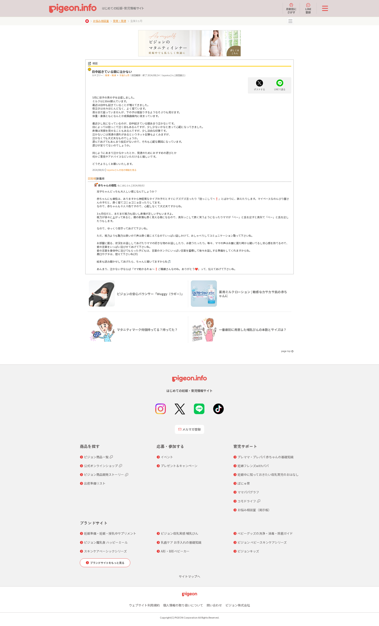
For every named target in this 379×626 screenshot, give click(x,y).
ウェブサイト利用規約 (144, 605)
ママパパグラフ (248, 492)
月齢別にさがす (291, 10)
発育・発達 (119, 21)
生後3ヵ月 (124, 75)
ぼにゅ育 (244, 483)
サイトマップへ (189, 576)
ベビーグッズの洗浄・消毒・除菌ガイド (265, 533)
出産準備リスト (94, 483)
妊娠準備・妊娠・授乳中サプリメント (110, 533)
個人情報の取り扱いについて (183, 605)
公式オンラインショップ (101, 466)
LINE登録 (308, 10)
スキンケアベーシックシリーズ (105, 551)
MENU (290, 21)
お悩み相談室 (101, 21)
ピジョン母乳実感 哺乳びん (179, 533)
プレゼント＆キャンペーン (179, 466)
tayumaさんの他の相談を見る (121, 169)
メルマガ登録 (191, 429)
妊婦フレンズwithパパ (253, 466)
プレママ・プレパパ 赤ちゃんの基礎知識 (265, 457)
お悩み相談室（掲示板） (254, 510)
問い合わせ (214, 605)
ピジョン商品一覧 (96, 457)
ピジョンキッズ (248, 551)
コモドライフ (247, 501)
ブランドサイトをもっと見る (107, 563)
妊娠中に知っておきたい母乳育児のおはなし (268, 474)
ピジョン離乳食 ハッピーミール (106, 542)
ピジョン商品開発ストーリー (104, 474)
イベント (167, 457)
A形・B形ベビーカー (175, 551)
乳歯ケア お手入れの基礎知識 (181, 542)
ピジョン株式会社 (237, 605)
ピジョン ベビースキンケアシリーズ (262, 542)
